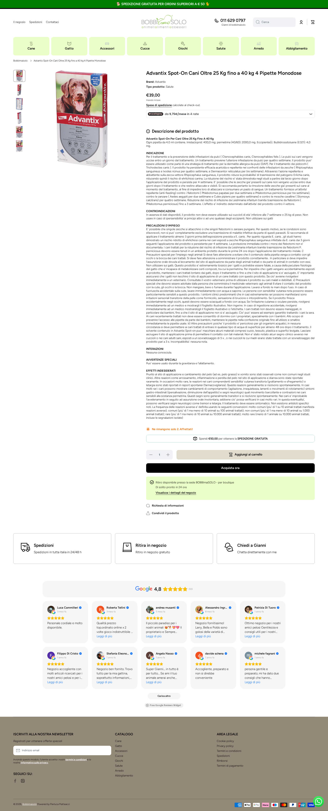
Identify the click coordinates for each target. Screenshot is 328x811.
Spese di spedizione (159, 105)
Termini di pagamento (230, 765)
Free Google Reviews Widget (165, 705)
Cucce (119, 756)
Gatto (118, 746)
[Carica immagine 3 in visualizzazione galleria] (19, 104)
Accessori (121, 751)
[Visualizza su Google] (51, 609)
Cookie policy (225, 741)
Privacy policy (225, 746)
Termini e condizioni (229, 751)
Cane (118, 741)
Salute (119, 765)
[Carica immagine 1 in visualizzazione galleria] (19, 76)
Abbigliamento (124, 775)
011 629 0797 (232, 20)
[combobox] (274, 22)
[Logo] (164, 22)
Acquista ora (230, 468)
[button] (313, 22)
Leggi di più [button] (104, 636)
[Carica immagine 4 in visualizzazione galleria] (19, 118)
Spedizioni (223, 756)
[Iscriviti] (106, 750)
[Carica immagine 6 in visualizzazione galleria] (19, 146)
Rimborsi (222, 760)
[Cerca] (256, 22)
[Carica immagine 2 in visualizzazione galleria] (19, 90)
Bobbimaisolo (20, 60)
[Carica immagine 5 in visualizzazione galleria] (19, 132)
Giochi (119, 760)
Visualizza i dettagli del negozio (176, 492)
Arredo (119, 770)
